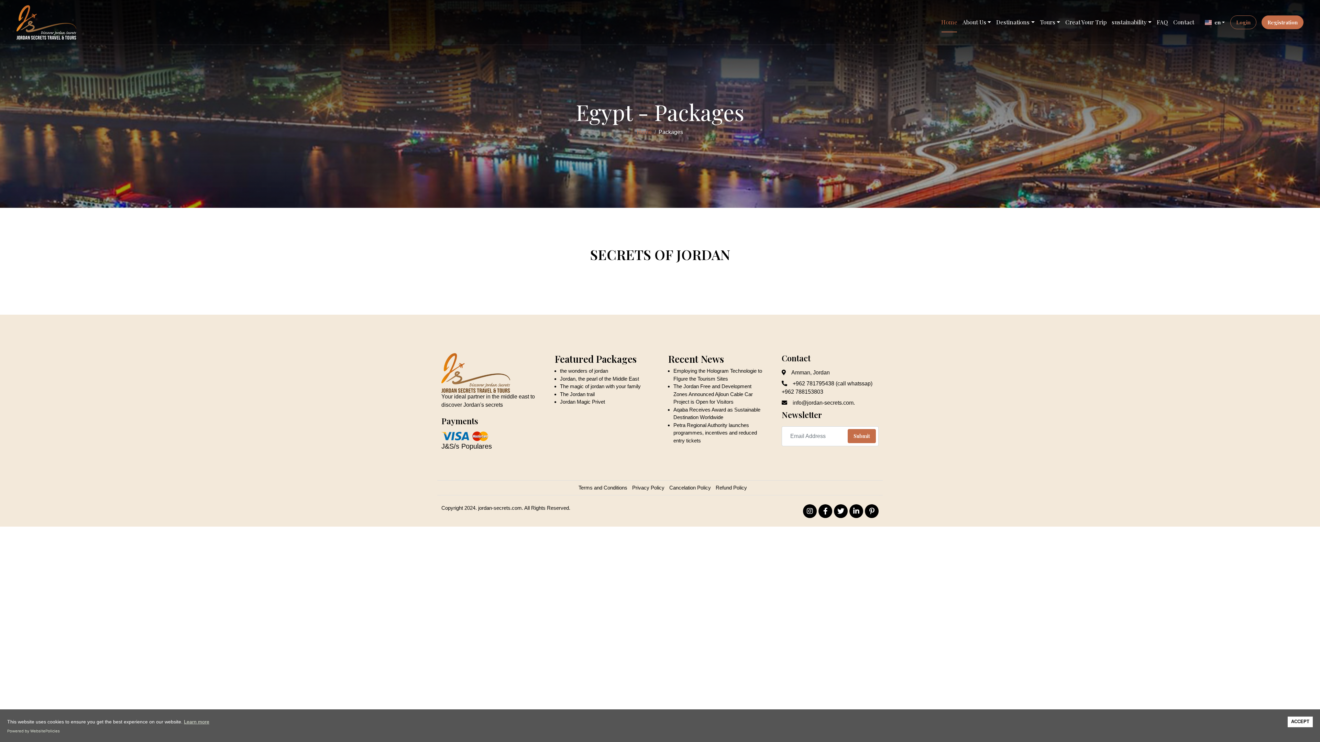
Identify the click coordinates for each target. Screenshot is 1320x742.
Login (1243, 22)
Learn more (196, 721)
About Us (974, 22)
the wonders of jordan (584, 371)
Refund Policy (731, 488)
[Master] (479, 436)
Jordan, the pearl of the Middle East (599, 379)
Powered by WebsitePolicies (33, 731)
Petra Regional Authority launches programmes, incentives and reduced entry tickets (715, 432)
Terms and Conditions (603, 488)
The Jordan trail (577, 394)
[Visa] (455, 436)
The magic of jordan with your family (600, 386)
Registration (1282, 22)
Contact (1183, 22)
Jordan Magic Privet (582, 402)
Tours (1047, 22)
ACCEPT (1300, 721)
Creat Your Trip (1086, 22)
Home (949, 22)
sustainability (1129, 22)
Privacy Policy (648, 488)
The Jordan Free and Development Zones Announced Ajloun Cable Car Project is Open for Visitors (713, 394)
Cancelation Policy (690, 488)
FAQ (1162, 22)
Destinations (1013, 22)
